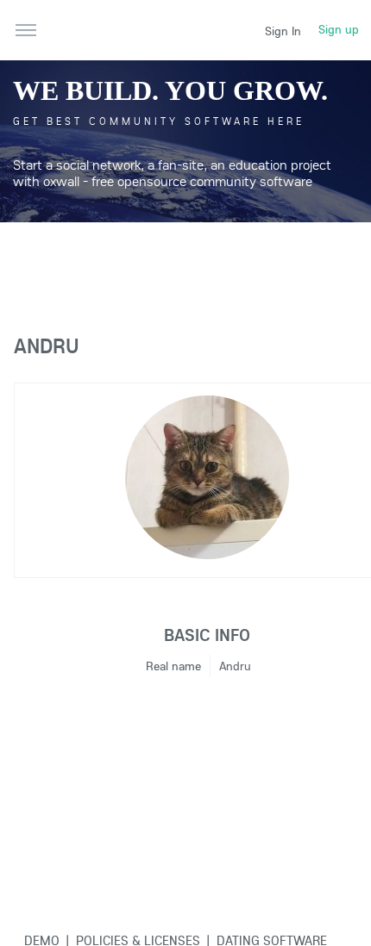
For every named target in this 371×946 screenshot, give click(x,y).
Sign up (338, 29)
